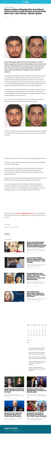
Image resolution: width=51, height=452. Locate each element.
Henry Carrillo (8, 99)
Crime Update (9, 7)
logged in (10, 226)
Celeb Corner (29, 410)
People (6, 386)
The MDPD (7, 184)
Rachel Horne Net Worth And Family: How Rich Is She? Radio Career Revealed (37, 363)
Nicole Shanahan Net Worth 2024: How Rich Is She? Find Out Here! (37, 348)
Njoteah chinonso (30, 252)
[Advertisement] (25, 27)
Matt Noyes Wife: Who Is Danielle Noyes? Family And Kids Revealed (37, 353)
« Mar (28, 342)
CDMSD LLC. (16, 430)
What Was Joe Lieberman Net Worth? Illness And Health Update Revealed (37, 357)
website (18, 213)
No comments (7, 16)
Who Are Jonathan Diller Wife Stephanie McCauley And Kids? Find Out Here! (37, 369)
